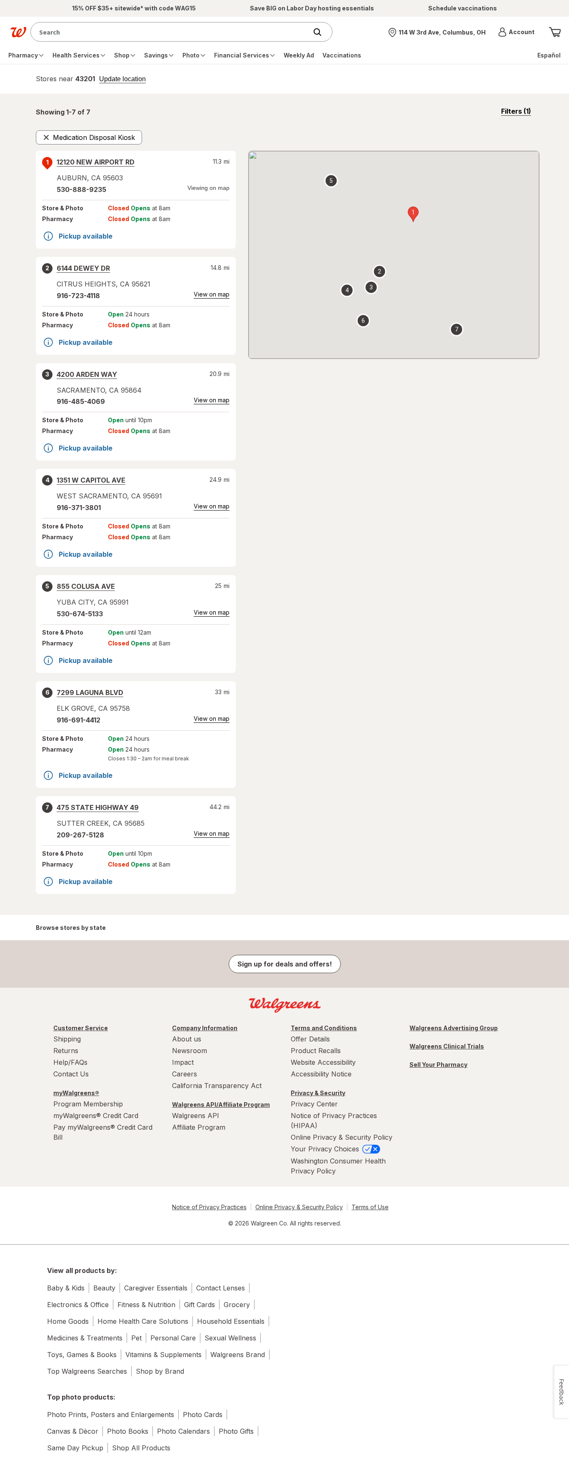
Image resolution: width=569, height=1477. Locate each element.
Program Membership (88, 1104)
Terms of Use (370, 1206)
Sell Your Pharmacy (438, 1064)
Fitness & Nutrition (146, 1304)
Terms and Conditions (324, 1027)
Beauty (104, 1288)
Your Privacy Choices (326, 1149)
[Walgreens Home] (18, 32)
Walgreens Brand (237, 1354)
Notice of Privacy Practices (209, 1206)
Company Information (204, 1027)
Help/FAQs (70, 1062)
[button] (516, 32)
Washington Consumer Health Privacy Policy (338, 1166)
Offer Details (310, 1039)
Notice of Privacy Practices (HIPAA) (334, 1120)
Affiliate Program (198, 1127)
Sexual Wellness (230, 1338)
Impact (183, 1062)
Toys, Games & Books (82, 1354)
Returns (65, 1050)
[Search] (321, 32)
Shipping (67, 1039)
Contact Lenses (220, 1288)
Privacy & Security (318, 1092)
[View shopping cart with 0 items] (555, 32)
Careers (184, 1074)
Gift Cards (199, 1304)
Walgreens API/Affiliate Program (221, 1104)
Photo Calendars (183, 1431)
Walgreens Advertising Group (453, 1027)
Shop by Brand (160, 1371)
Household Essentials (231, 1321)
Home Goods (68, 1321)
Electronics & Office (78, 1304)
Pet (136, 1338)
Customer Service (80, 1027)
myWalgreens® (76, 1092)
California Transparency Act (217, 1085)
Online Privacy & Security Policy (341, 1137)
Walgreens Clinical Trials (446, 1046)
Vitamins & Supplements (163, 1354)
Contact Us (71, 1074)
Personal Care (173, 1338)
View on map (212, 294)
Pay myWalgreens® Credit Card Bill (102, 1132)
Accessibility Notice (321, 1074)
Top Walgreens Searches (87, 1371)
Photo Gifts (236, 1431)
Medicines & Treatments (84, 1338)
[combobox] (171, 31)
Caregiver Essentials (155, 1288)
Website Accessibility (323, 1062)
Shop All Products (141, 1448)
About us (186, 1039)
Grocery (237, 1304)
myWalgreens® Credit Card (95, 1115)
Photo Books (127, 1431)
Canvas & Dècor (72, 1431)
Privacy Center (314, 1104)
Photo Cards (202, 1414)
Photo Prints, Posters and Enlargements (110, 1414)
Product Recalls (316, 1050)
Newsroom (189, 1050)
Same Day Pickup (75, 1448)
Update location (122, 79)
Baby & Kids (66, 1288)
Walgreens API (195, 1115)
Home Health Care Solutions (142, 1321)
